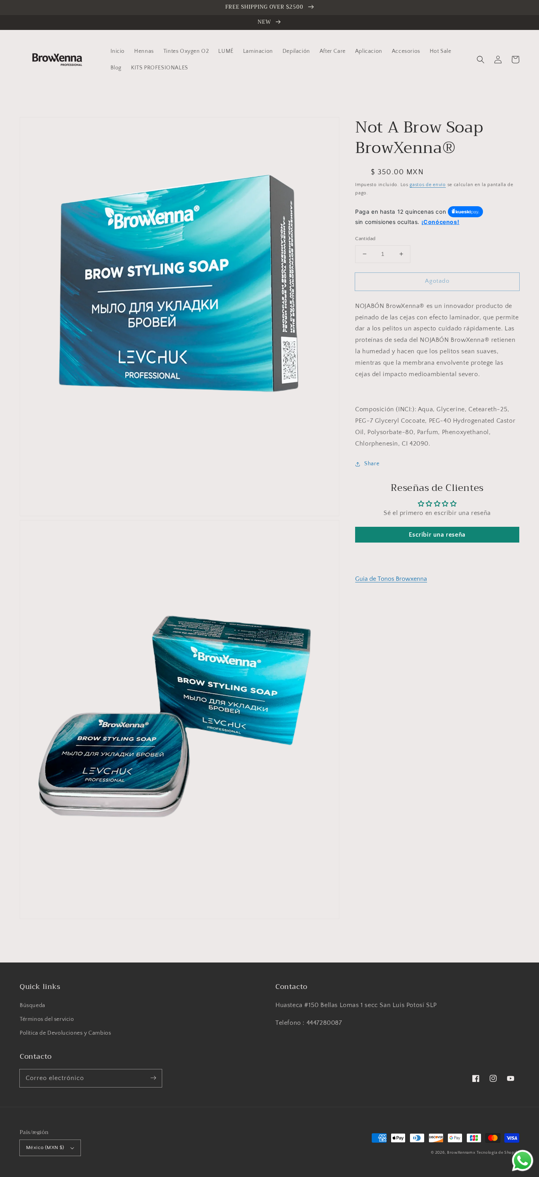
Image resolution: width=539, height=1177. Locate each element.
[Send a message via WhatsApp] (522, 1160)
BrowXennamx (461, 1153)
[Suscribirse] (153, 1078)
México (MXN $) (45, 1147)
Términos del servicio (47, 1019)
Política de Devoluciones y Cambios (65, 1033)
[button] (480, 59)
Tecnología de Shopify (498, 1153)
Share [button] (371, 464)
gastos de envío (428, 184)
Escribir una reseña (437, 534)
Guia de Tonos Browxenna (391, 578)
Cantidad (365, 238)
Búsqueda (32, 1005)
